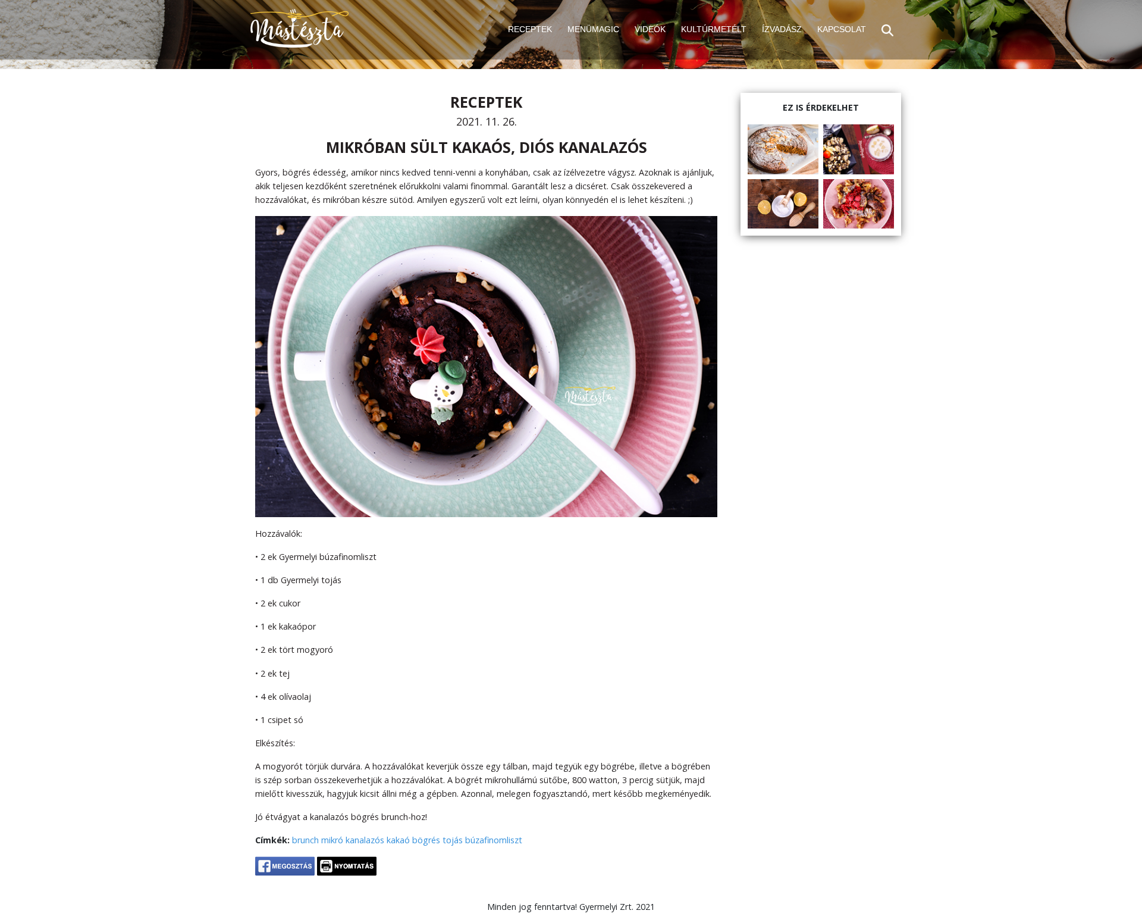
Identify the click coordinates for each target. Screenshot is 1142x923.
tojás (453, 840)
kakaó (398, 840)
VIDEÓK (650, 29)
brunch (305, 840)
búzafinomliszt (493, 840)
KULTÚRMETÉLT (713, 29)
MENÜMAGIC (593, 29)
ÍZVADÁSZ (782, 29)
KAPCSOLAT (841, 29)
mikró (332, 840)
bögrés (426, 840)
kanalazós (365, 840)
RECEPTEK (530, 29)
